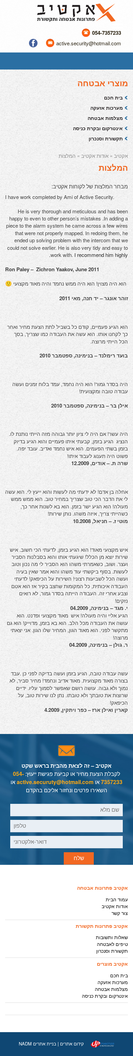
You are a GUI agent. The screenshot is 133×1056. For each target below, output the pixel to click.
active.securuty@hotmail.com (55, 782)
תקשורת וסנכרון (106, 138)
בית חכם (113, 97)
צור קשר (120, 912)
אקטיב (121, 155)
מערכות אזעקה (106, 107)
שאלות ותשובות (112, 937)
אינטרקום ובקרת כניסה (98, 128)
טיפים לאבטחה (112, 943)
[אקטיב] (76, 11)
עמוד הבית (117, 899)
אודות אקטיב (94, 155)
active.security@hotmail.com (88, 43)
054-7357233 (106, 32)
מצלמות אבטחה (105, 117)
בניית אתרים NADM (37, 1043)
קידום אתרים (72, 1043)
